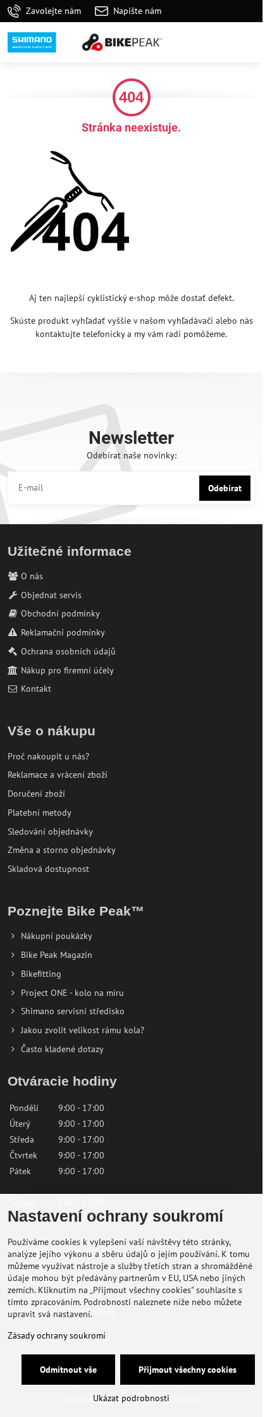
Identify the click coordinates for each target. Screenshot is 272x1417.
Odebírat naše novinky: (131, 455)
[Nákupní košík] (217, 42)
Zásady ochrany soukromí (57, 1335)
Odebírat (225, 488)
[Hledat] (186, 42)
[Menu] (247, 42)
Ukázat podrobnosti (131, 1398)
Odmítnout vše (68, 1369)
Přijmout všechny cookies (188, 1369)
